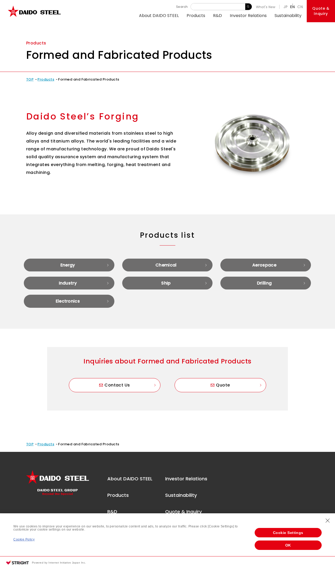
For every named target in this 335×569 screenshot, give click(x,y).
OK (288, 545)
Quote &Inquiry (321, 11)
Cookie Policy (24, 539)
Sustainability (288, 16)
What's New (266, 7)
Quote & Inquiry (183, 511)
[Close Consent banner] (327, 520)
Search (248, 6)
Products (196, 16)
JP (285, 7)
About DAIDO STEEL (159, 16)
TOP (30, 79)
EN (292, 7)
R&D (217, 16)
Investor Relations (248, 16)
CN (300, 7)
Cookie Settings (288, 533)
